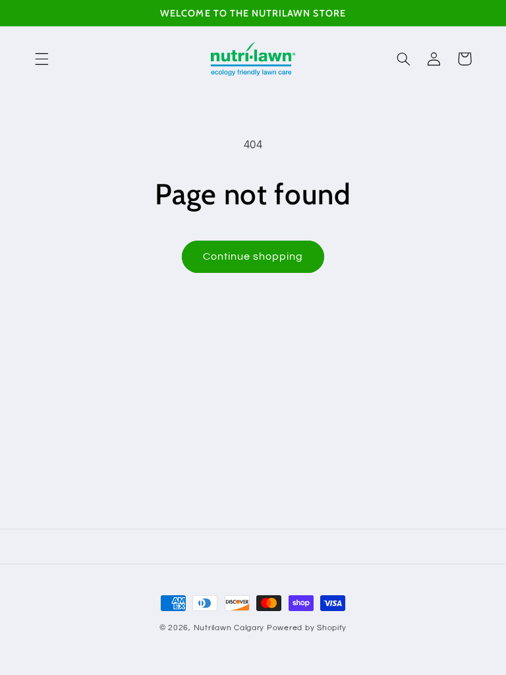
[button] (41, 59)
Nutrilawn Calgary (229, 627)
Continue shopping (253, 256)
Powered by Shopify (307, 627)
